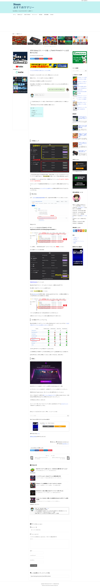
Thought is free (56, 585)
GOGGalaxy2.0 (59, 441)
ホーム (15, 33)
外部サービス (20, 33)
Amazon (60, 426)
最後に (33, 115)
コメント (31, 538)
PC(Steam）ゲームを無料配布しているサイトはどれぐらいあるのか (48, 483)
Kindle (48, 426)
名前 (31, 550)
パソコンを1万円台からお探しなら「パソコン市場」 (40, 70)
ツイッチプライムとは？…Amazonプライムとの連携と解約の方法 (48, 476)
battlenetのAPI (36, 294)
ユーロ (47, 508)
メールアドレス (33, 555)
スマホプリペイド (64, 403)
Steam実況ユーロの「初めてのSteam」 (47, 423)
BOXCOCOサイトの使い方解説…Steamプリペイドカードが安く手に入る (49, 490)
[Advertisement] (50, 24)
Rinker (44, 424)
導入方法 (33, 112)
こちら (38, 433)
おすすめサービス (66, 441)
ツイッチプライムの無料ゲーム (46, 188)
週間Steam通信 (33, 436)
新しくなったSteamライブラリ (49, 395)
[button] (13, 40)
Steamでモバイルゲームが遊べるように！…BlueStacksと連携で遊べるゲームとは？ (52, 468)
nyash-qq (34, 197)
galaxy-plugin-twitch (40, 197)
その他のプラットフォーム (36, 114)
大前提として (34, 110)
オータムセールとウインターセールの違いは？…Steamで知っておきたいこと (83, 118)
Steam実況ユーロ (65, 443)
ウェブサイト (32, 560)
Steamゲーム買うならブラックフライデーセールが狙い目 (83, 143)
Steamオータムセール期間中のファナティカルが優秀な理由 (83, 126)
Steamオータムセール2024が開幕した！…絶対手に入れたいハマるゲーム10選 (83, 135)
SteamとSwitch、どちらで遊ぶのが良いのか (83, 151)
